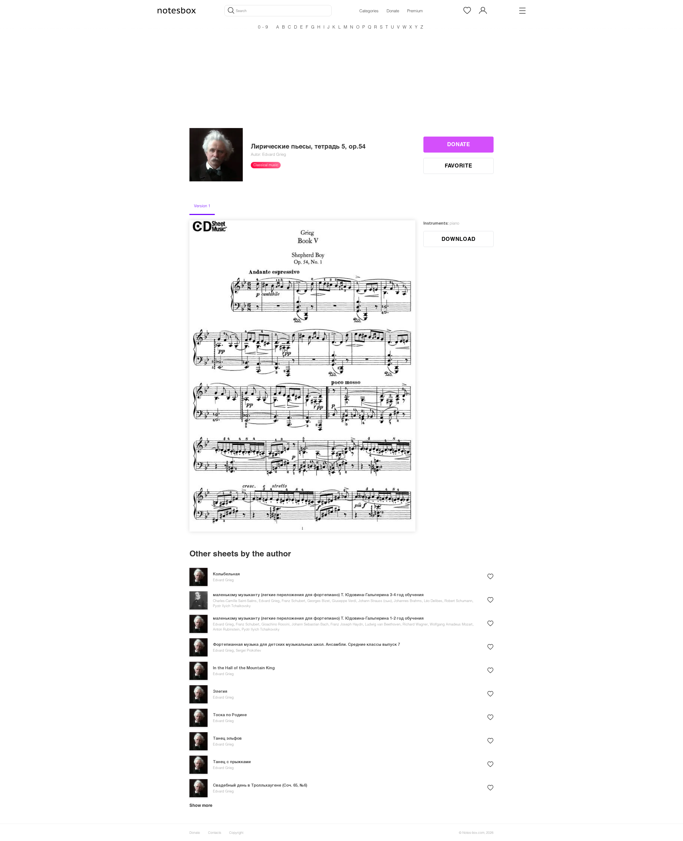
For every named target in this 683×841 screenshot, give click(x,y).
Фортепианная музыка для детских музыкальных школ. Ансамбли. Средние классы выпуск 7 (306, 645)
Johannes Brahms (408, 601)
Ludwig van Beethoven (382, 624)
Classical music (265, 165)
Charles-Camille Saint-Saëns (235, 601)
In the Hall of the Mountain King (244, 668)
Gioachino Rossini (275, 624)
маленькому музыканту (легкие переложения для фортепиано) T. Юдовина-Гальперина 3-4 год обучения (318, 595)
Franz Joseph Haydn (347, 624)
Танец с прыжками (232, 762)
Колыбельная (226, 574)
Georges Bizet (318, 601)
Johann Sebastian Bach (310, 624)
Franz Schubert (293, 601)
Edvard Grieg (223, 580)
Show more (200, 805)
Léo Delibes (433, 601)
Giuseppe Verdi (344, 601)
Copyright (236, 832)
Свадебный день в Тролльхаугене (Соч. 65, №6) (260, 785)
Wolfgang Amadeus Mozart (451, 624)
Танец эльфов (227, 738)
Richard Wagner (415, 624)
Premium (415, 10)
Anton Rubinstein (226, 629)
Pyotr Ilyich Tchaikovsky (232, 606)
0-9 (264, 26)
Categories (369, 10)
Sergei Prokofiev (248, 650)
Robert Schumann (458, 601)
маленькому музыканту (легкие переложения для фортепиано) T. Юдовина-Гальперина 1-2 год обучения (318, 618)
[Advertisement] (341, 69)
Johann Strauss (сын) (375, 601)
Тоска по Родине (230, 715)
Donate (393, 10)
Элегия (220, 691)
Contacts (214, 832)
